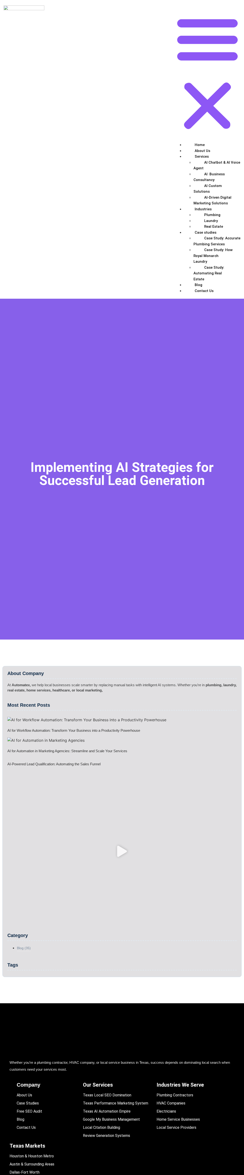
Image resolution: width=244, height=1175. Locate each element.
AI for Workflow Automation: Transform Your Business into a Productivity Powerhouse (73, 730)
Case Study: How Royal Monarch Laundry (213, 256)
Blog (198, 285)
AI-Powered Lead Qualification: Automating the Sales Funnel (54, 764)
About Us (202, 151)
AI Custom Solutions (207, 189)
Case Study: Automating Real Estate (208, 273)
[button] (207, 72)
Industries (203, 209)
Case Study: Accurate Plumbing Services (216, 241)
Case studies (205, 232)
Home (200, 145)
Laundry (211, 221)
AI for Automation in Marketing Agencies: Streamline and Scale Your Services (67, 751)
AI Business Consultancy (209, 177)
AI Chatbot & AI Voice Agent (216, 165)
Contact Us (204, 291)
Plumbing (212, 215)
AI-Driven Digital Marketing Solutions (212, 200)
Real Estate (213, 226)
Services (202, 156)
